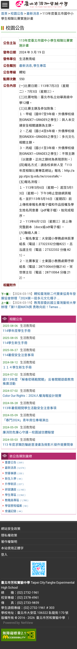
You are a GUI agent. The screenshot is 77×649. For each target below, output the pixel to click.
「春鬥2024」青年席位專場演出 (26, 420)
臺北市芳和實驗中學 (50, 618)
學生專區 (15, 495)
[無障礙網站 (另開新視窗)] (38, 635)
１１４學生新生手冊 (17, 367)
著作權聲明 (9, 542)
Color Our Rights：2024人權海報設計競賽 (32, 396)
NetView (27, 623)
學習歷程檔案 (16, 505)
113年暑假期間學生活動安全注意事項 (29, 408)
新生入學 (13, 478)
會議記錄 (13, 511)
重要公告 (14, 462)
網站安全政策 (10, 528)
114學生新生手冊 (15, 343)
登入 (4, 554)
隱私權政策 (9, 535)
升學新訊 (14, 484)
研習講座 (15, 489)
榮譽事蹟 (14, 473)
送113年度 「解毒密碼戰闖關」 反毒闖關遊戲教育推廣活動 (38, 381)
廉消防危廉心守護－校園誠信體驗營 (28, 432)
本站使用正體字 (12, 548)
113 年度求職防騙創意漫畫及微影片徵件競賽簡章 (38, 444)
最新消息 (15, 467)
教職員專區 (16, 500)
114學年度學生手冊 (17, 331)
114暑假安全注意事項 (18, 355)
